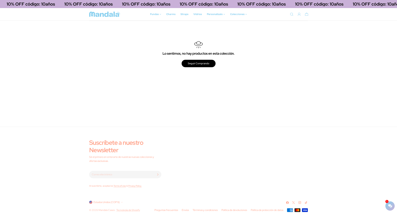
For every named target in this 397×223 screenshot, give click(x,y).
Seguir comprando (198, 63)
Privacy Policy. (135, 185)
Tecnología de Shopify (128, 210)
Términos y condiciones (205, 210)
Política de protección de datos (267, 210)
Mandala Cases (106, 210)
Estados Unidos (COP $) (107, 202)
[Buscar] (292, 14)
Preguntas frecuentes (166, 210)
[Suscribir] (157, 174)
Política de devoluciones (234, 210)
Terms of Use (120, 185)
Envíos (185, 210)
